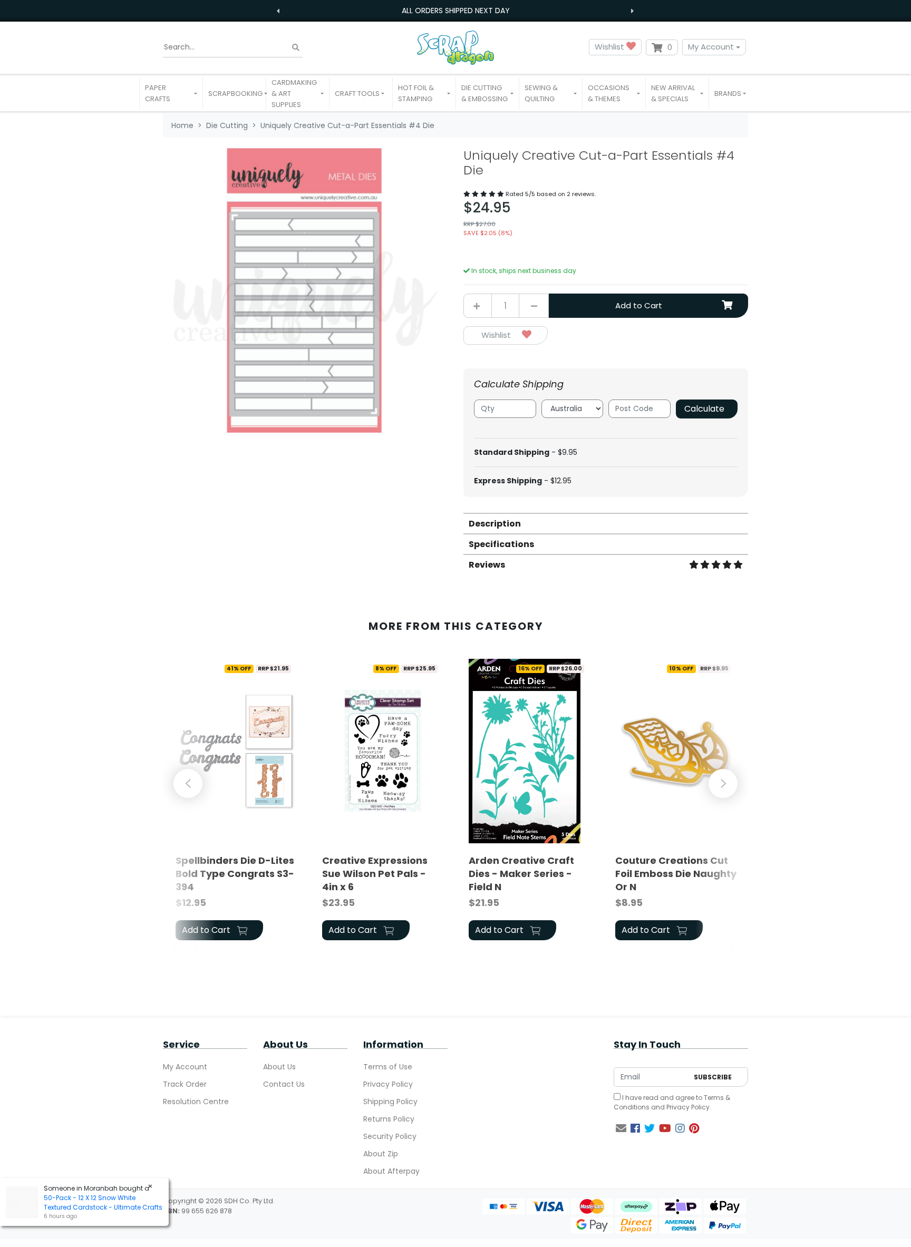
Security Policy (389, 1136)
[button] (171, 93)
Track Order (185, 1084)
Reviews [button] (487, 565)
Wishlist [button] (610, 46)
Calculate (704, 409)
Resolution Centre (196, 1101)
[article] (236, 801)
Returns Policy (388, 1119)
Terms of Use (387, 1066)
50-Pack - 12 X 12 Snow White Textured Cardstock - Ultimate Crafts (103, 1202)
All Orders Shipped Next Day (456, 10)
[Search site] (296, 47)
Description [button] (495, 524)
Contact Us (284, 1084)
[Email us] (621, 1128)
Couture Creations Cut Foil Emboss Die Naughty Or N (675, 873)
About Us (279, 1066)
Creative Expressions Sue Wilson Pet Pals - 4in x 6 (375, 873)
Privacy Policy (388, 1084)
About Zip (380, 1153)
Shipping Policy (390, 1101)
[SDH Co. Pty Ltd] (455, 47)
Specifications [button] (501, 544)
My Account (711, 46)
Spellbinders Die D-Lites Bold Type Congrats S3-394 (235, 873)
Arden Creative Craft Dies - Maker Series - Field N (521, 873)
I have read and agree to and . (672, 1102)
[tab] (605, 523)
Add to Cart (638, 305)
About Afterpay (391, 1171)
